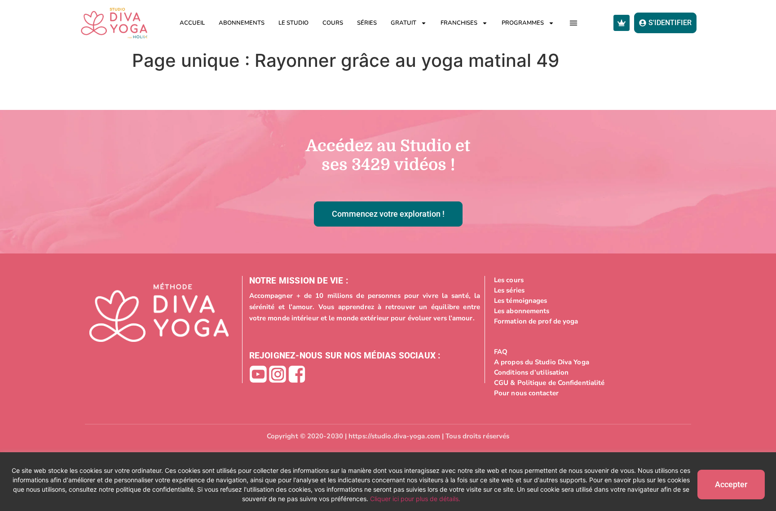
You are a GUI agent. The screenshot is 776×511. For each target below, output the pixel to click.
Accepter (731, 484)
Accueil (192, 23)
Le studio (293, 23)
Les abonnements (522, 310)
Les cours (509, 279)
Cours (332, 23)
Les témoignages (520, 300)
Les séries (509, 290)
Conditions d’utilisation (531, 372)
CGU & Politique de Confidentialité (549, 382)
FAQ (500, 351)
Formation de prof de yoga (536, 321)
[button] (574, 23)
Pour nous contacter (526, 393)
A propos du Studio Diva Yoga (541, 362)
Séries (367, 23)
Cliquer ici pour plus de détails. (415, 498)
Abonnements (242, 23)
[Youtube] (258, 374)
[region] (388, 481)
